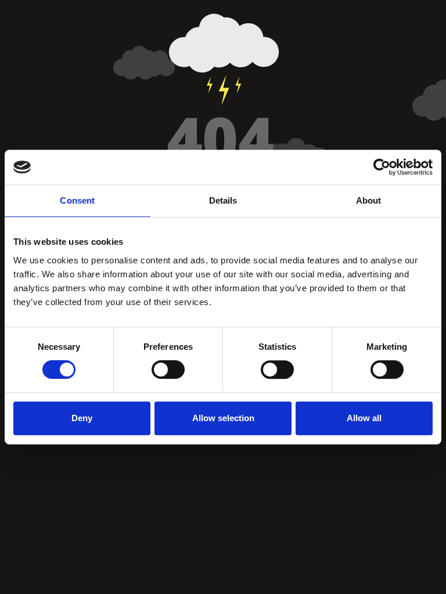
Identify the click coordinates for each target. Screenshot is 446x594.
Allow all (364, 418)
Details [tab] (223, 200)
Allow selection (223, 418)
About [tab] (369, 200)
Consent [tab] (77, 200)
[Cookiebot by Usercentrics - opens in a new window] (382, 167)
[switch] (168, 369)
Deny (81, 418)
